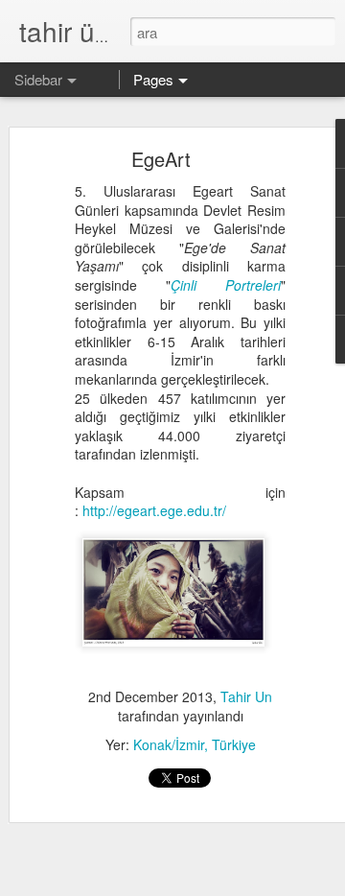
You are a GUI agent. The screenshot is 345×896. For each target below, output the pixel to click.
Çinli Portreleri (226, 285)
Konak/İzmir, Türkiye (194, 744)
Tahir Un (246, 696)
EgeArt (161, 159)
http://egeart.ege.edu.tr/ (154, 510)
